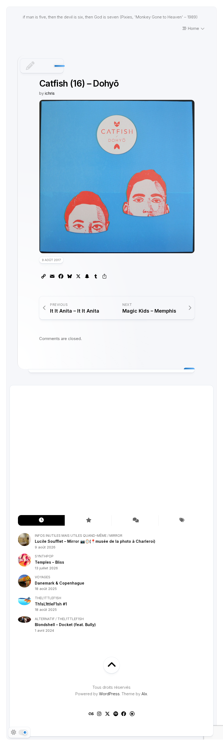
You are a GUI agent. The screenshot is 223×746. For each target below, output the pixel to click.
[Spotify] (115, 713)
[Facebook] (123, 713)
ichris (50, 93)
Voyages (42, 577)
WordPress (109, 693)
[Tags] (181, 520)
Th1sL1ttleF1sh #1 (51, 604)
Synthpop (44, 556)
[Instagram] (99, 713)
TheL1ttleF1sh (48, 598)
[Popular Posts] (88, 520)
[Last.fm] (91, 713)
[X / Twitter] (107, 713)
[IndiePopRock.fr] (131, 713)
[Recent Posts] (41, 520)
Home (193, 28)
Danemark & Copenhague (59, 583)
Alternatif (45, 619)
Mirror (115, 536)
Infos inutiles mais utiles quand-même (71, 536)
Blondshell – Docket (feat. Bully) (65, 624)
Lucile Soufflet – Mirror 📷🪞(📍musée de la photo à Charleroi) (95, 541)
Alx (144, 693)
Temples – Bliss (49, 562)
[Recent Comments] (135, 520)
